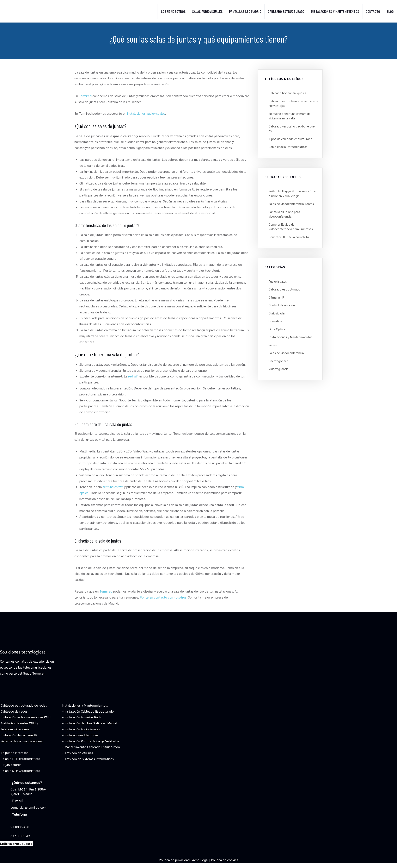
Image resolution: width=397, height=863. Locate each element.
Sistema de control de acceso (22, 741)
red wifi (133, 376)
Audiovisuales (278, 281)
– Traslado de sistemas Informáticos (88, 759)
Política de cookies (224, 860)
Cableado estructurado (284, 289)
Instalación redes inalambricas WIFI (26, 717)
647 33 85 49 (20, 836)
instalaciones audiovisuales (146, 113)
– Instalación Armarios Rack (81, 717)
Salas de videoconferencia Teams (291, 204)
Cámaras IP (276, 297)
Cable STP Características (21, 770)
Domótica (275, 321)
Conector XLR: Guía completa (289, 237)
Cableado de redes (14, 711)
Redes (273, 345)
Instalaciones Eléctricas (81, 735)
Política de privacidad (174, 860)
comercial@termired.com (29, 807)
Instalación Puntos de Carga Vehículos (92, 741)
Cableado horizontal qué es (287, 93)
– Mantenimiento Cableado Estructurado (91, 747)
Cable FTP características (21, 758)
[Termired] (39, 8)
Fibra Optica (277, 329)
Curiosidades (277, 313)
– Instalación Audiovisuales (81, 729)
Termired (85, 96)
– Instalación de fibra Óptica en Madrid (89, 723)
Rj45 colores (12, 764)
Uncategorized (278, 361)
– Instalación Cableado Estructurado (88, 711)
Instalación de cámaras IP (19, 735)
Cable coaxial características (288, 147)
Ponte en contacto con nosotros (163, 597)
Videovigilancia (278, 369)
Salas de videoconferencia (286, 353)
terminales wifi (113, 486)
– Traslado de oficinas (77, 753)
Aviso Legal (200, 860)
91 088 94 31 (20, 827)
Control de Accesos (282, 305)
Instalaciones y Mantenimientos (290, 337)
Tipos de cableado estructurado (290, 139)
